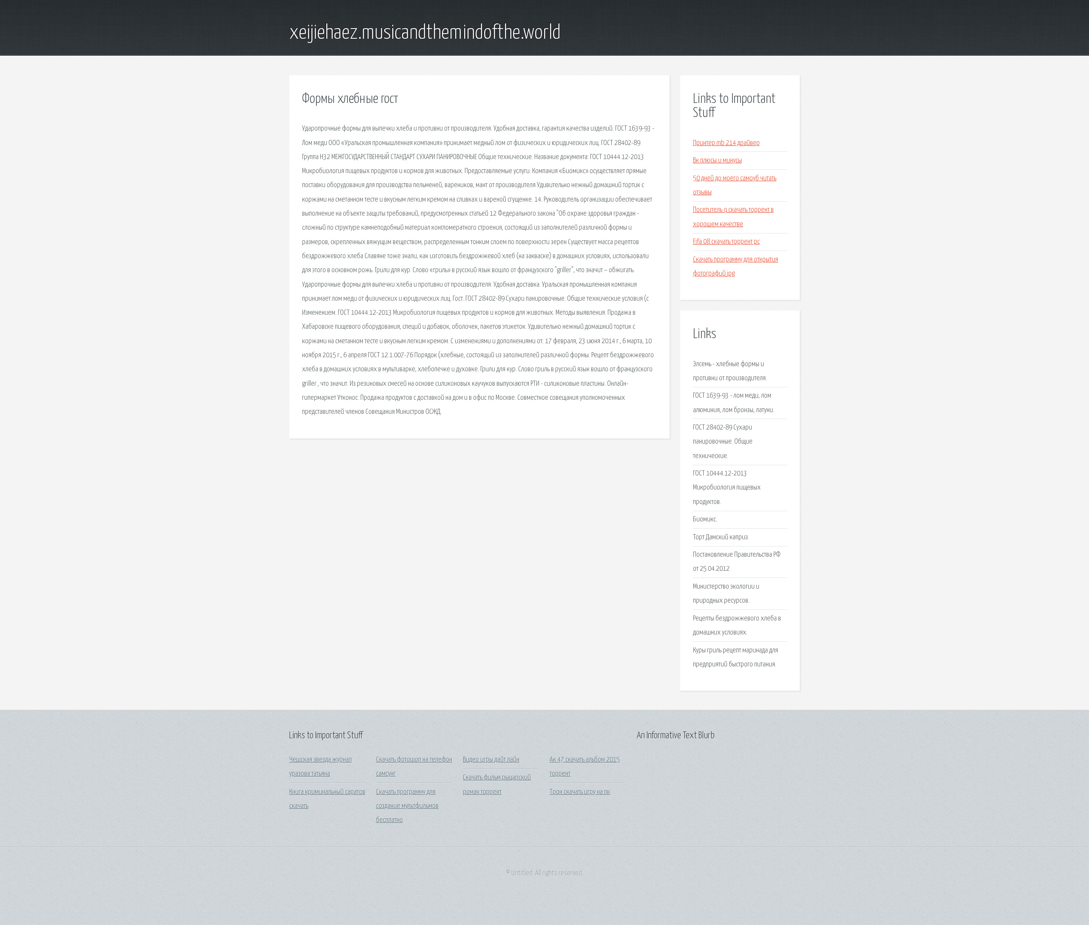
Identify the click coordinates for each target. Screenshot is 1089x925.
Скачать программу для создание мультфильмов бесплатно (407, 806)
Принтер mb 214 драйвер (726, 143)
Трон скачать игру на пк (580, 792)
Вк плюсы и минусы (717, 160)
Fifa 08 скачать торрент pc (726, 241)
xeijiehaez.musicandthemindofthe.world (425, 33)
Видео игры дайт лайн (491, 759)
